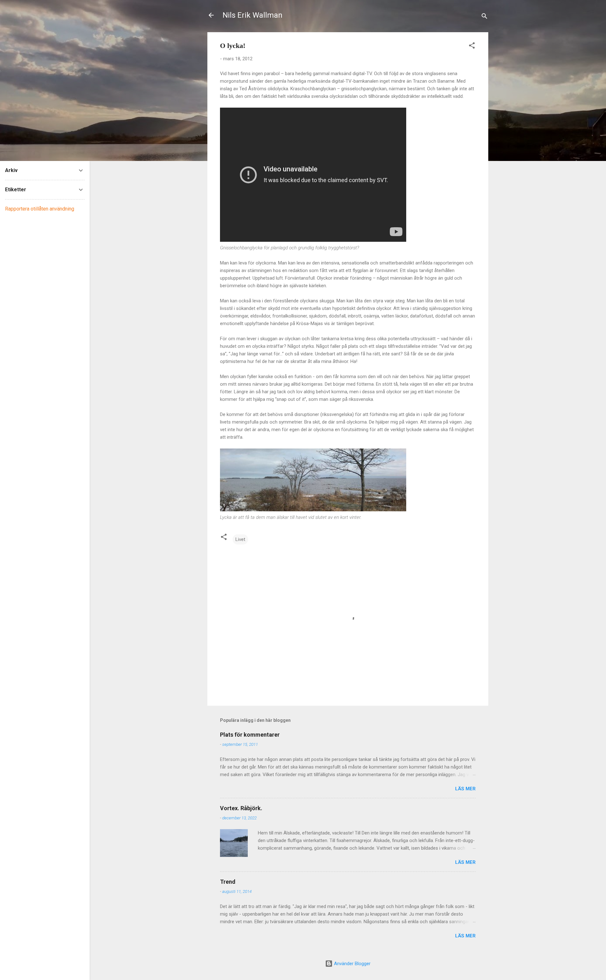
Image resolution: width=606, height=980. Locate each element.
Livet (240, 539)
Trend (227, 881)
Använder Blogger (352, 963)
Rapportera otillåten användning (39, 209)
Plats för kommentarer (250, 734)
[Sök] (484, 17)
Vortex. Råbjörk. (241, 808)
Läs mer (465, 789)
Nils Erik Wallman (252, 15)
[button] (472, 46)
